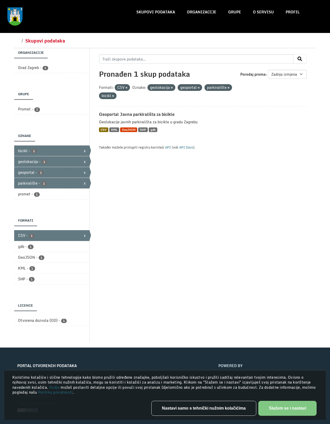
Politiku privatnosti (55, 392)
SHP (143, 129)
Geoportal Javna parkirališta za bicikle (137, 114)
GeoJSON (129, 129)
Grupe (234, 12)
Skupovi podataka (155, 12)
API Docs (186, 147)
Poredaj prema (253, 74)
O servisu (263, 12)
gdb (153, 129)
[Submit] (300, 59)
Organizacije (201, 12)
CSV (103, 129)
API (168, 147)
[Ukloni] (126, 87)
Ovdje (55, 387)
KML (114, 129)
